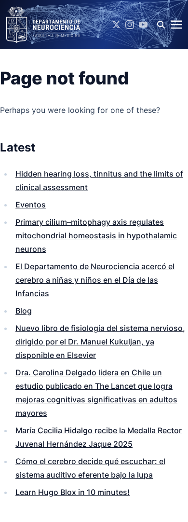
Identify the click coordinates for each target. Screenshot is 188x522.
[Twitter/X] (116, 24)
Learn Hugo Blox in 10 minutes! (72, 492)
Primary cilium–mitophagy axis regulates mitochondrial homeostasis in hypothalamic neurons (96, 235)
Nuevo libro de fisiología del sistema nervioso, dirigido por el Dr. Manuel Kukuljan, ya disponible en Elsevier (100, 341)
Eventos (30, 204)
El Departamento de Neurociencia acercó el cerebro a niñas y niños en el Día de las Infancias (95, 279)
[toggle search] (161, 24)
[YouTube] (143, 24)
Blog (23, 311)
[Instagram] (129, 24)
